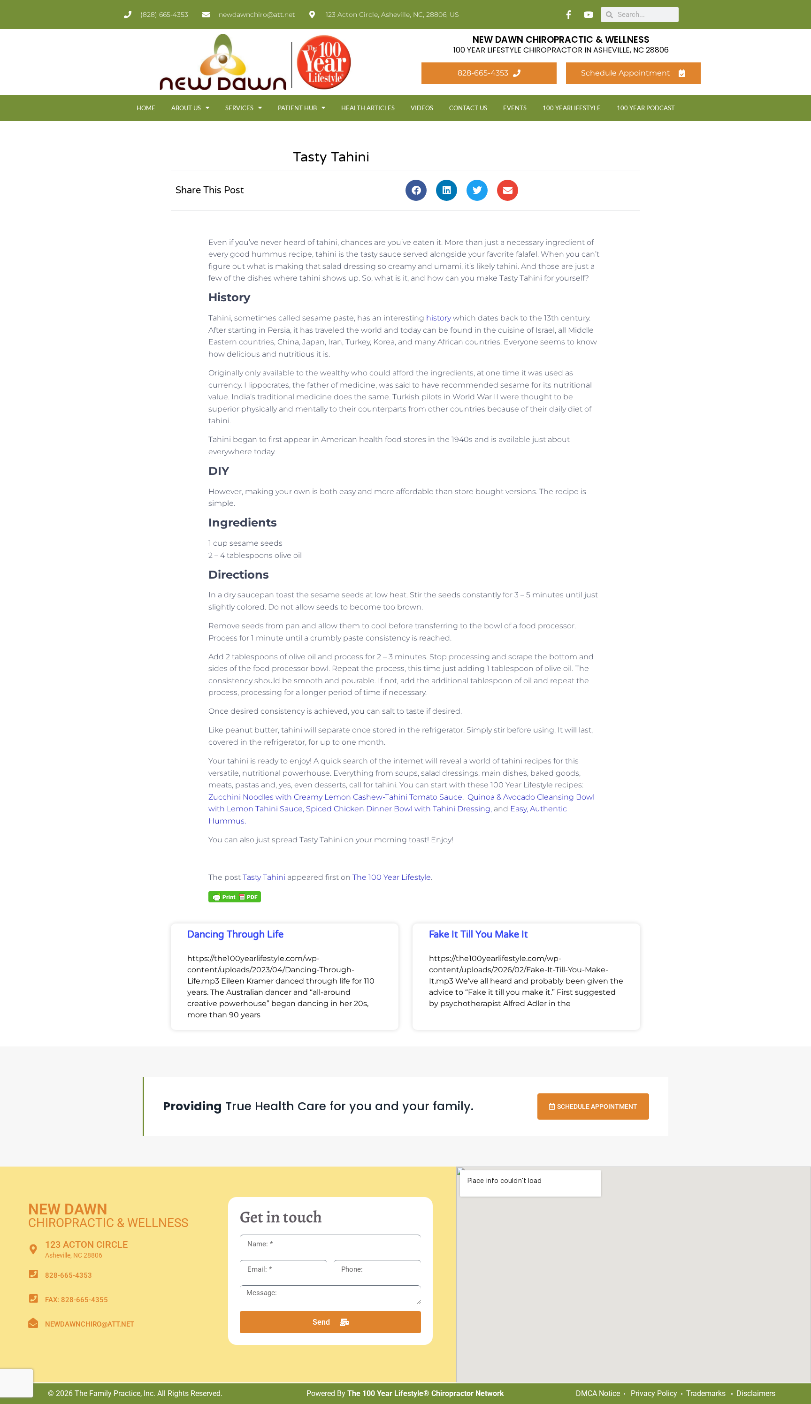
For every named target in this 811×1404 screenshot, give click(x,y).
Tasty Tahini (264, 877)
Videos (422, 108)
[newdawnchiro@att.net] (33, 1323)
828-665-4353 (68, 1275)
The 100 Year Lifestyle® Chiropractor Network (425, 1393)
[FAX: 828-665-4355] (33, 1299)
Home (146, 108)
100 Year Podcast (646, 108)
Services (239, 108)
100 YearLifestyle (572, 108)
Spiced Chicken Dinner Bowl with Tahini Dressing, (399, 808)
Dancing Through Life (235, 934)
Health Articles (368, 108)
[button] (416, 190)
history (438, 317)
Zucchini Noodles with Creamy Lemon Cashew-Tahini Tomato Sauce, (337, 797)
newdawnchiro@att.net (89, 1324)
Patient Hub (297, 108)
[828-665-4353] (33, 1274)
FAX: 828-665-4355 (76, 1300)
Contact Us (468, 108)
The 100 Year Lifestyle (391, 877)
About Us (186, 108)
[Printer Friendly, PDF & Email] (234, 896)
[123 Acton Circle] (33, 1249)
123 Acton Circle (86, 1244)
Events (515, 108)
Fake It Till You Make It (478, 934)
